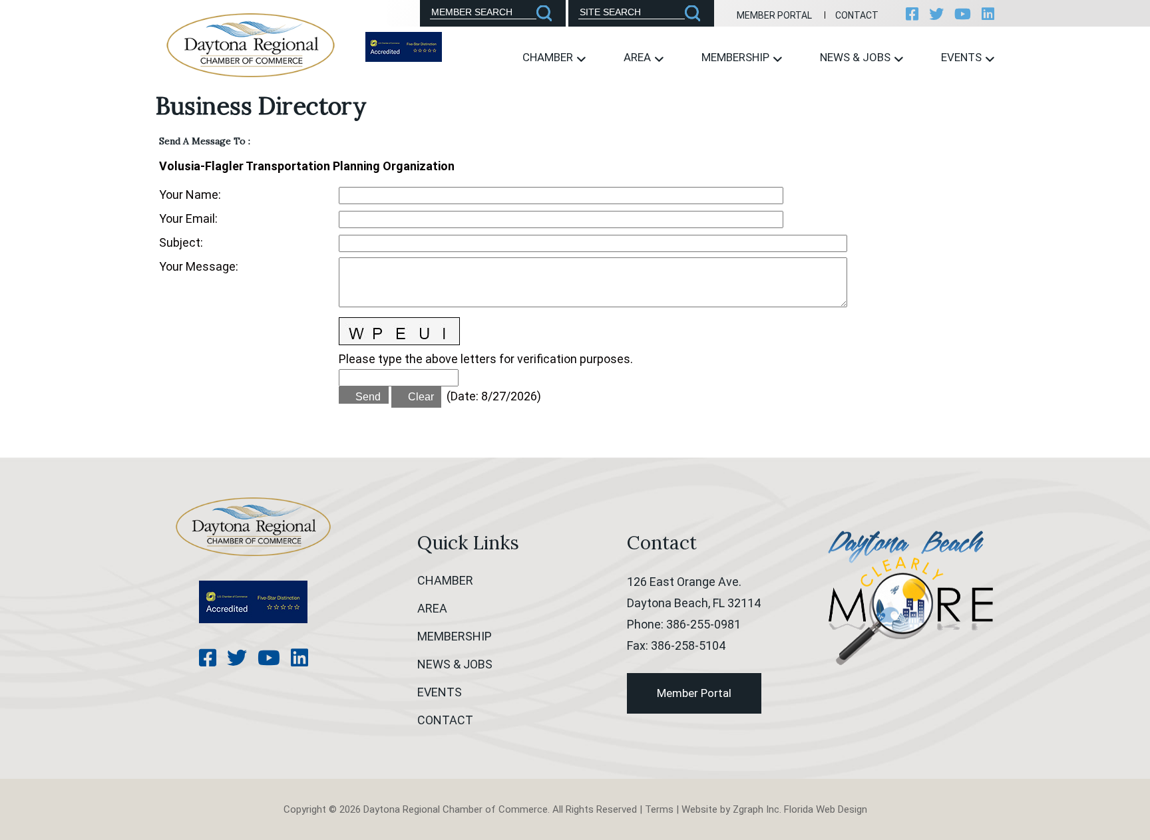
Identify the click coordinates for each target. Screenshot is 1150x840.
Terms (659, 809)
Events (962, 57)
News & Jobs (856, 57)
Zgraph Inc (756, 809)
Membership (736, 57)
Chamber (549, 57)
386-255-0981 (703, 624)
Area (639, 57)
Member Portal (774, 15)
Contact (856, 15)
